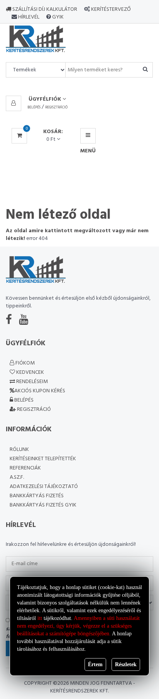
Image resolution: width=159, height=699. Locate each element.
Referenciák (25, 468)
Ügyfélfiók (46, 99)
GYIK (57, 17)
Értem (95, 664)
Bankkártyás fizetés (37, 495)
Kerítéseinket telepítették (43, 458)
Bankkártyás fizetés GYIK (43, 505)
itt (39, 618)
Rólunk (19, 449)
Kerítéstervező (111, 9)
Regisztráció (56, 107)
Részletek (126, 664)
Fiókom (24, 363)
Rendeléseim (31, 381)
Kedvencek (29, 372)
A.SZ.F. (17, 477)
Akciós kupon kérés (39, 391)
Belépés (34, 107)
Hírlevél (28, 17)
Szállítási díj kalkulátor (44, 9)
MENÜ (88, 136)
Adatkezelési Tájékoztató (44, 486)
